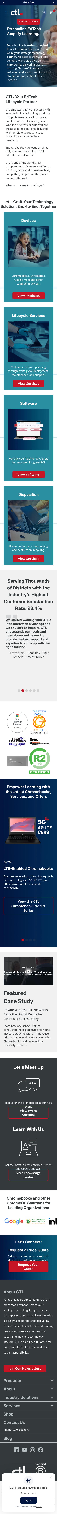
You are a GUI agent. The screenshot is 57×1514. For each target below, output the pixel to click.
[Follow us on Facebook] (40, 1449)
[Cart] (51, 12)
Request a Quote (28, 21)
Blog (8, 1438)
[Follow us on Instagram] (32, 1449)
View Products (28, 295)
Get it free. (29, 2)
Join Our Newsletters (24, 1368)
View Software (28, 474)
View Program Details (27, 928)
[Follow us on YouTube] (24, 1449)
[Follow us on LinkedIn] (16, 1449)
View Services (28, 383)
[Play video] (28, 971)
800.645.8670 (21, 1429)
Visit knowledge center (28, 1175)
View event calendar (28, 1112)
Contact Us (14, 1422)
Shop (8, 1414)
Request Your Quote (28, 1266)
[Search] (44, 12)
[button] (19, 690)
